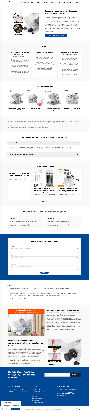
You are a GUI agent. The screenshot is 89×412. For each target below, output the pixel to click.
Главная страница (24, 2)
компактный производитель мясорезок (43, 298)
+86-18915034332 (67, 393)
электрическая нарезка (15, 290)
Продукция (38, 2)
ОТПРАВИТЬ (75, 375)
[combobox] (13, 253)
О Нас (32, 2)
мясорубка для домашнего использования (32, 290)
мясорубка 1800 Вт (75, 298)
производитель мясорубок (59, 293)
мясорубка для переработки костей (17, 295)
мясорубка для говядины (46, 293)
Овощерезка (36, 400)
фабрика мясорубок (72, 293)
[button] (43, 201)
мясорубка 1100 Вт (14, 293)
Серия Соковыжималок (38, 396)
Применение (46, 2)
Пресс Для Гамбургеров (38, 391)
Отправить (44, 272)
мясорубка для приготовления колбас (36, 295)
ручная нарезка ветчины (48, 288)
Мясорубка (35, 394)
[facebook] (77, 409)
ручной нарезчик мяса (15, 288)
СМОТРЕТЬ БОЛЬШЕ (13, 183)
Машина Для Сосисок (38, 402)
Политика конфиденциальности (55, 409)
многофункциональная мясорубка (61, 298)
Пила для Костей (36, 393)
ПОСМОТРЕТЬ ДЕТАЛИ (16, 98)
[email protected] (62, 395)
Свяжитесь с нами (67, 2)
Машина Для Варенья (38, 398)
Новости (53, 2)
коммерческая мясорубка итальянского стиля (56, 295)
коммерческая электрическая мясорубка (29, 293)
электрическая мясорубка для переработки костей (21, 298)
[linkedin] (80, 409)
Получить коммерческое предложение (56, 35)
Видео (59, 2)
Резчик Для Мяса (37, 389)
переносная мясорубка (48, 290)
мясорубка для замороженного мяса (63, 290)
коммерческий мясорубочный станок (64, 288)
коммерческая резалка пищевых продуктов (31, 288)
